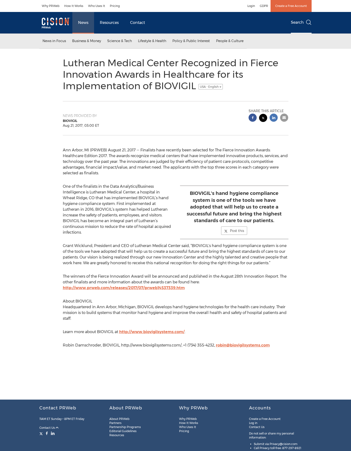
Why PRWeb (50, 6)
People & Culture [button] (230, 41)
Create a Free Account (291, 6)
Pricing (115, 6)
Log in (253, 423)
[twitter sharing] (263, 118)
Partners (115, 423)
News (83, 22)
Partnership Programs (125, 427)
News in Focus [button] (54, 41)
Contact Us (47, 427)
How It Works (73, 6)
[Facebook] (47, 433)
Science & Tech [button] (119, 41)
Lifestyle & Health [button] (152, 41)
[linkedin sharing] (274, 118)
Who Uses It (96, 6)
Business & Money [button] (86, 41)
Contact (137, 22)
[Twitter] (41, 433)
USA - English (209, 86)
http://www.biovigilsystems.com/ (152, 332)
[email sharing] (284, 118)
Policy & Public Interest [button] (191, 41)
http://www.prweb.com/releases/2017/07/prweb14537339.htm (124, 288)
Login (251, 6)
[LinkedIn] (53, 433)
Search (297, 22)
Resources (109, 22)
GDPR (264, 6)
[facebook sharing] (253, 118)
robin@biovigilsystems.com (243, 345)
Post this (237, 231)
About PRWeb (119, 419)
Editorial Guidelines (123, 431)
